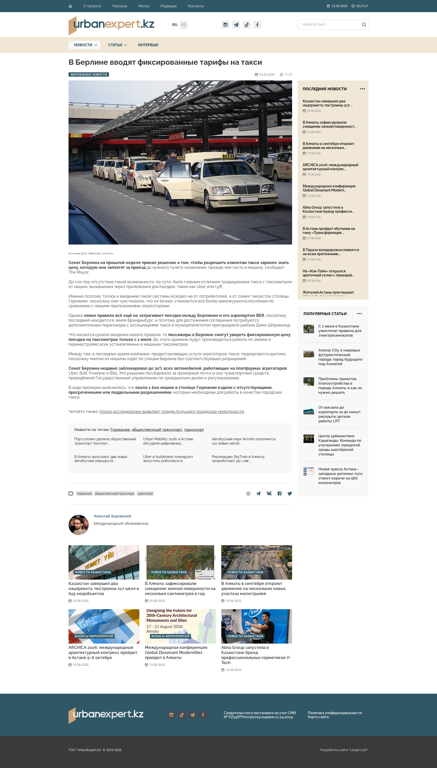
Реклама (120, 6)
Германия (120, 429)
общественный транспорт (157, 429)
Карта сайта (318, 717)
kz (183, 25)
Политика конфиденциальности (335, 713)
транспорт (194, 429)
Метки (144, 6)
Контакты (196, 6)
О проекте (92, 6)
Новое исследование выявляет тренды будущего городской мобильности (171, 411)
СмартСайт (358, 750)
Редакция (169, 6)
